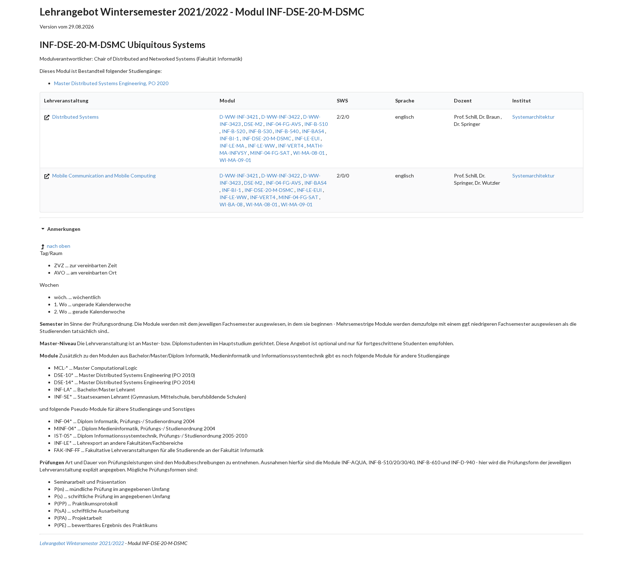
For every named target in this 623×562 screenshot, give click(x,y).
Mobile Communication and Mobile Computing (103, 175)
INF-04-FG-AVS (283, 124)
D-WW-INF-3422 (280, 117)
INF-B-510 (316, 124)
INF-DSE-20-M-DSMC (266, 138)
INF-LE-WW (261, 145)
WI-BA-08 (231, 204)
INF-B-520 (233, 131)
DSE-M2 (253, 124)
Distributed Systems (75, 117)
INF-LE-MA (232, 145)
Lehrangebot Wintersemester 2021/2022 (82, 543)
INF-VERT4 (291, 145)
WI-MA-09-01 (235, 160)
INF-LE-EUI (307, 138)
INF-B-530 (260, 131)
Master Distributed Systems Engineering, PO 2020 (111, 83)
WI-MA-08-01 (309, 153)
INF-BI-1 (229, 138)
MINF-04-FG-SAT (270, 153)
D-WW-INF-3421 (239, 117)
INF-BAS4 (313, 131)
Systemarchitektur (533, 117)
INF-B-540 (287, 131)
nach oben (58, 246)
